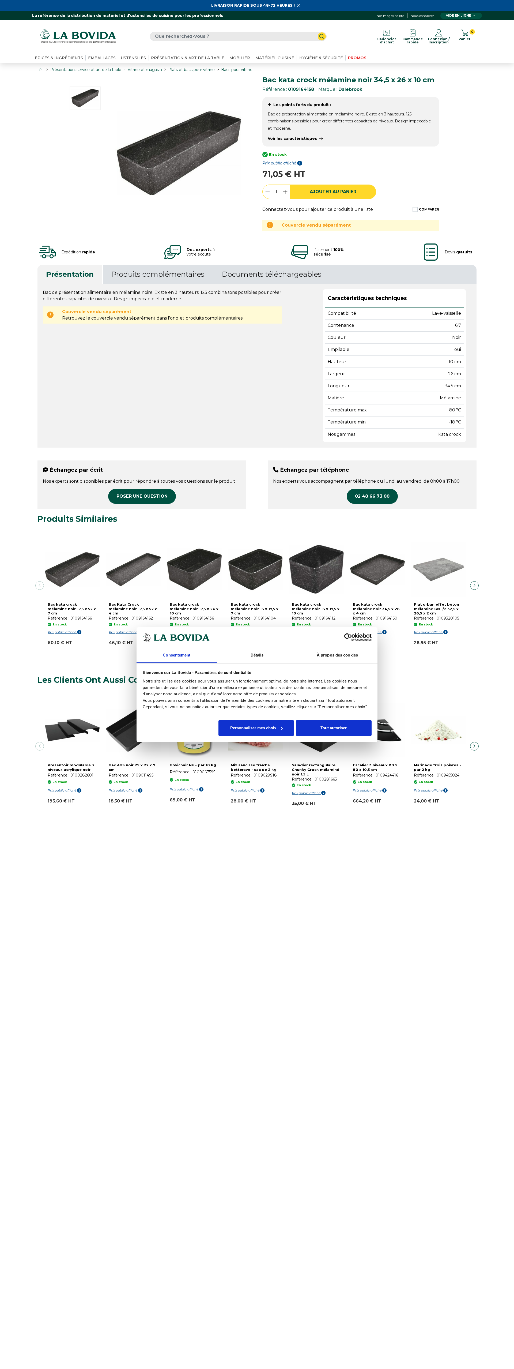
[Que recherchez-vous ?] (322, 36)
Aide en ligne (458, 15)
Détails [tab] (257, 654)
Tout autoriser (333, 728)
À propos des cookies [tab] (337, 654)
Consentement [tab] (176, 654)
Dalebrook (350, 89)
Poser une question (142, 496)
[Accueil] (40, 70)
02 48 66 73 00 (372, 496)
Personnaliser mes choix (253, 728)
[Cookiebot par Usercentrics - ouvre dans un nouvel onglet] (348, 637)
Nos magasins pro (390, 16)
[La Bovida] (78, 36)
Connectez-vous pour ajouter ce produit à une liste (317, 209)
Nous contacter (422, 16)
